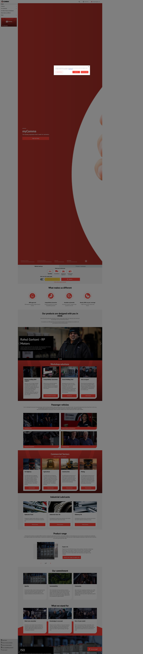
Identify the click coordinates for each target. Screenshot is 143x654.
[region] (72, 70)
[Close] (88, 67)
